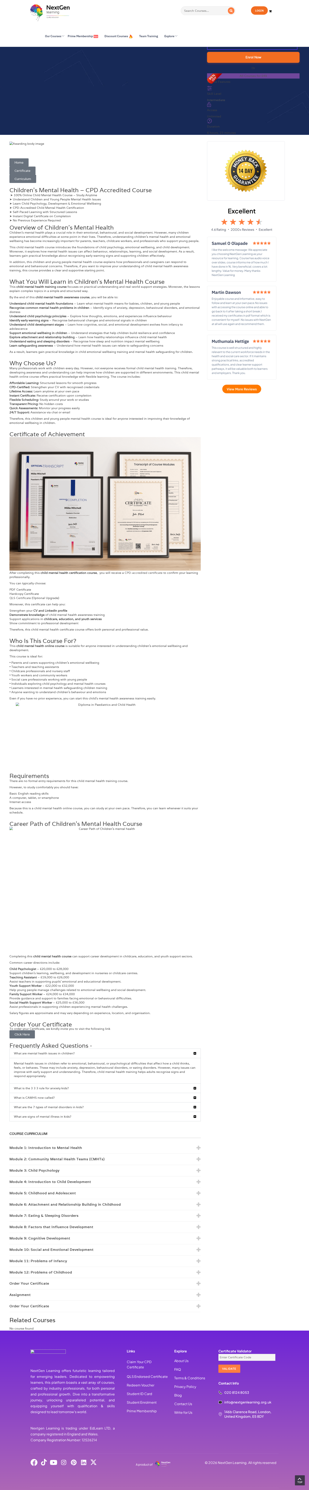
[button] (105, 1053)
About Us (181, 1361)
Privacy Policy (185, 1386)
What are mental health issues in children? (44, 1053)
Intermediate (216, 100)
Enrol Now (253, 57)
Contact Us (183, 1404)
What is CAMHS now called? (34, 1098)
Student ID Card (139, 1393)
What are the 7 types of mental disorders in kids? (49, 1107)
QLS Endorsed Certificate (147, 1376)
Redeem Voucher (140, 1385)
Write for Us (183, 1412)
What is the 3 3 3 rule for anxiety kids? (41, 1088)
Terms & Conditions (189, 1378)
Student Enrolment (142, 1402)
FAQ (177, 1369)
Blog (178, 1395)
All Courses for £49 (253, 76)
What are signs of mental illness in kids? (42, 1116)
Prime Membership (142, 1411)
